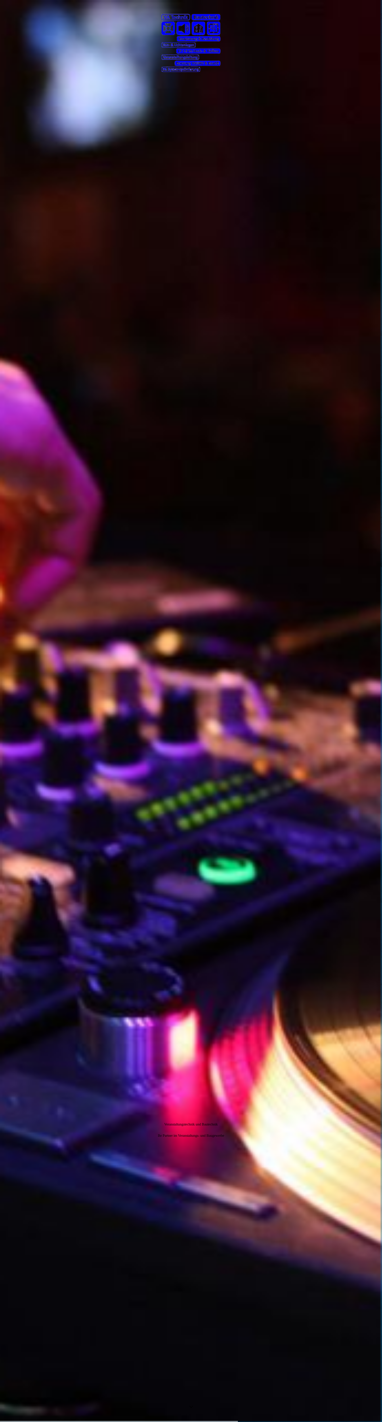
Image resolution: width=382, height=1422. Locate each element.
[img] (191, 711)
